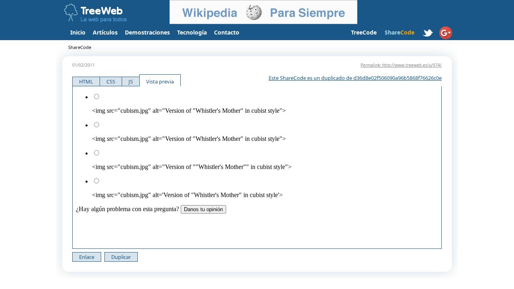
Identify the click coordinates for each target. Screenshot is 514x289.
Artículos (105, 32)
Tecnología (192, 32)
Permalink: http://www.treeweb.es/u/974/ (401, 65)
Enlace (86, 257)
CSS (110, 81)
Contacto (226, 32)
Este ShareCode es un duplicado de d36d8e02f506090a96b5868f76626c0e (355, 77)
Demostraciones (147, 32)
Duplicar (121, 257)
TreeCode (364, 32)
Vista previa (160, 81)
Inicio (78, 32)
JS (130, 81)
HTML (86, 81)
